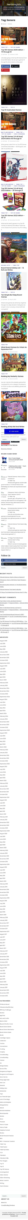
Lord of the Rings (5, 1099)
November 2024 (4, 691)
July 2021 (2, 803)
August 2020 (3, 833)
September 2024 (5, 696)
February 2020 (4, 850)
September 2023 (5, 730)
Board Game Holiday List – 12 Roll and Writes (12, 269)
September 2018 (4, 898)
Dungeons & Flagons (6, 1071)
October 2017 (4, 928)
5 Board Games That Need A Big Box (10, 589)
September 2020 (5, 831)
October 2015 (4, 996)
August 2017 (3, 934)
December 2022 (4, 755)
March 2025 (3, 680)
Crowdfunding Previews (8, 1205)
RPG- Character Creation (7, 1141)
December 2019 (4, 856)
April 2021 (2, 811)
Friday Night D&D (4, 1080)
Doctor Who (3, 1068)
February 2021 (4, 817)
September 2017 (4, 931)
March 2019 (3, 881)
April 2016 (2, 979)
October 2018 (4, 895)
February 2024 (4, 716)
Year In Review (4, 1186)
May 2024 (2, 708)
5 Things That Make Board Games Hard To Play (13, 592)
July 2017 (2, 937)
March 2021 (3, 814)
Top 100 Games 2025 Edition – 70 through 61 (13, 51)
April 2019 (2, 878)
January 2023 (4, 752)
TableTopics (3, 1147)
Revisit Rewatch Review (7, 1136)
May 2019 (2, 875)
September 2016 (4, 965)
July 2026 (2, 643)
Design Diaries (4, 1066)
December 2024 (4, 688)
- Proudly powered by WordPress (14, 1213)
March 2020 (3, 847)
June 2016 (3, 973)
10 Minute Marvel (4, 1004)
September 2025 (5, 663)
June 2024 (3, 705)
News (1, 1119)
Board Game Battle (5, 1026)
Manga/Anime (4, 1105)
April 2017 (2, 945)
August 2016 (3, 968)
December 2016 (4, 956)
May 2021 (2, 808)
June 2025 (3, 671)
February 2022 (4, 783)
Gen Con (2, 1082)
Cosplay (2, 1052)
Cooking (2, 1049)
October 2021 (4, 794)
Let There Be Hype (5, 1096)
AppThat (2, 1015)
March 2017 (3, 948)
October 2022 (4, 761)
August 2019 (3, 867)
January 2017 (3, 954)
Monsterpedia (4, 1113)
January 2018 (3, 920)
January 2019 (3, 887)
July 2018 (2, 903)
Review (2, 1133)
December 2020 (4, 822)
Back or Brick (3, 1021)
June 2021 (2, 805)
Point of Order (4, 1124)
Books (1, 1035)
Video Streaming (19, 134)
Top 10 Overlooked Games (11, 110)
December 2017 (4, 923)
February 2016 (4, 984)
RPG (1, 1138)
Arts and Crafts (4, 1018)
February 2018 (4, 917)
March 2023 (3, 747)
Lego (1, 1094)
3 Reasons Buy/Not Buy (6, 1007)
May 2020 (2, 842)
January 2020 (4, 853)
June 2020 (3, 839)
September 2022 (5, 764)
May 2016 (2, 976)
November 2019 (4, 859)
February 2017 (4, 951)
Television (3, 1155)
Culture (2, 1060)
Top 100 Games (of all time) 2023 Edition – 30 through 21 (12, 189)
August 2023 (3, 733)
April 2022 (2, 778)
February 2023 (4, 750)
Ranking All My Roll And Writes (12, 427)
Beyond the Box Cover (6, 1024)
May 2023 (2, 741)
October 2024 (4, 694)
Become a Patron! (6, 449)
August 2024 (3, 699)
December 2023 (4, 722)
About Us (3, 1202)
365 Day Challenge (5, 1010)
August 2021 (3, 800)
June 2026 (3, 646)
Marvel (2, 1108)
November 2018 (4, 892)
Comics (2, 1043)
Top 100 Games (15, 47)
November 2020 (4, 825)
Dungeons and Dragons (7, 1074)
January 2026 (4, 652)
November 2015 (4, 993)
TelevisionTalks (4, 1158)
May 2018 (2, 909)
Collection (3, 1040)
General (2, 1085)
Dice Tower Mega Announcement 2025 (16, 459)
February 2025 (4, 682)
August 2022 (3, 766)
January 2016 (3, 987)
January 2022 (3, 786)
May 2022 (2, 775)
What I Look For (4, 1180)
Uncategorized (4, 1172)
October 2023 (4, 727)
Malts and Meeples (7, 132)
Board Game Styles (5, 1032)
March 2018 (3, 915)
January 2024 (4, 719)
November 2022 (4, 758)
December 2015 (4, 990)
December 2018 (4, 889)
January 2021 (3, 819)
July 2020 (2, 836)
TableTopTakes (4, 1149)
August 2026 (3, 641)
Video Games (4, 1175)
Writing (2, 1183)
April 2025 (2, 677)
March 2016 (3, 982)
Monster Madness (5, 1110)
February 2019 (4, 884)
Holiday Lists (5, 265)
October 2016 (4, 962)
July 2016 (2, 970)
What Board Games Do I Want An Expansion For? (14, 348)
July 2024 (2, 702)
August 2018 (3, 900)
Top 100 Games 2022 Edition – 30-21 (12, 216)
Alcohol (2, 1013)
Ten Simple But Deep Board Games (11, 296)
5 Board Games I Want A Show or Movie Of (12, 577)
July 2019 (2, 870)
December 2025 (4, 655)
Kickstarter (3, 1091)
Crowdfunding (4, 1054)
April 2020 (2, 845)
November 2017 (4, 926)
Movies (2, 1116)
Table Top (4, 47)
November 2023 (4, 724)
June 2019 (3, 873)
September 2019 (4, 864)
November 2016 (4, 959)
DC (1, 1063)
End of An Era (3, 1077)
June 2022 (3, 772)
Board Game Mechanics (7, 1029)
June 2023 (3, 738)
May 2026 (2, 649)
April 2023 (2, 744)
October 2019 (4, 861)
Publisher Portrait (5, 1130)
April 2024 (2, 710)
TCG (1, 1152)
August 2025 (3, 666)
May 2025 (2, 674)
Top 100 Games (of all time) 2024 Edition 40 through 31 (12, 137)
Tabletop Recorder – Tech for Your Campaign (17, 467)
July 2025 (2, 669)
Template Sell (14, 1216)
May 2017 (2, 942)
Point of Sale (3, 1127)
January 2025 (4, 685)
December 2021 (4, 789)
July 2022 (2, 769)
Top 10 (12, 107)
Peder (5, 54)
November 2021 (4, 792)
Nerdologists (14, 4)
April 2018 (2, 912)
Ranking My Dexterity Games (12, 376)
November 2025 (4, 657)
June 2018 (3, 906)
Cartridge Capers (5, 1038)
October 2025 (4, 660)
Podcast (2, 1122)
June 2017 (3, 940)
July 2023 (2, 736)
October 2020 (4, 828)
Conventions (3, 1046)
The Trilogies (3, 1161)
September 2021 (4, 797)
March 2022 (3, 780)
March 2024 (3, 713)
